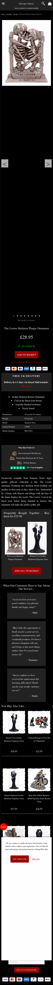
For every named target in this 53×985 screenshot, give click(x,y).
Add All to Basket (26, 570)
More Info (36, 859)
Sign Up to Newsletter (26, 970)
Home (3, 14)
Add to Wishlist (19, 362)
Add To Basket (26, 354)
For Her (15, 14)
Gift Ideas (9, 14)
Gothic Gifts (26, 3)
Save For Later (34, 362)
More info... (26, 385)
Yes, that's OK (19, 859)
